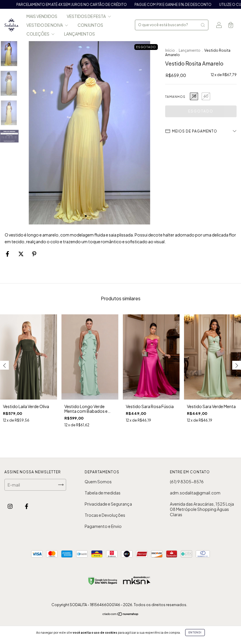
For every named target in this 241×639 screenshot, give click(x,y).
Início (170, 50)
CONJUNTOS (90, 25)
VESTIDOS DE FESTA (86, 16)
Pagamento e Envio (103, 526)
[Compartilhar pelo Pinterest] (34, 253)
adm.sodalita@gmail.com (195, 492)
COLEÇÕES (38, 33)
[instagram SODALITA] (10, 506)
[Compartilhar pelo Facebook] (8, 253)
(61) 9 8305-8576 (187, 481)
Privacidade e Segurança (108, 503)
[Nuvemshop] (120, 614)
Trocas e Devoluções (105, 515)
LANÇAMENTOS (79, 33)
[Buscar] (203, 25)
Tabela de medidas (102, 492)
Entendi (195, 632)
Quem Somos (98, 481)
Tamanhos (175, 96)
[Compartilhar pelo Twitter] (21, 253)
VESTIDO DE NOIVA (44, 25)
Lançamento (189, 50)
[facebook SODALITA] (26, 506)
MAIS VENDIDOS (41, 16)
